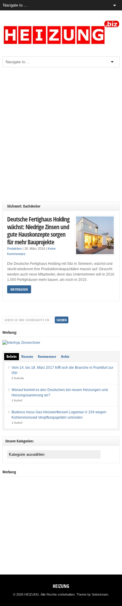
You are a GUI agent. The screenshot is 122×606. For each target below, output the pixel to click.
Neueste (27, 356)
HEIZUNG (61, 586)
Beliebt (12, 356)
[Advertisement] (61, 134)
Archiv (65, 356)
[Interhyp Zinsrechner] (21, 343)
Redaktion (14, 248)
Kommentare (47, 356)
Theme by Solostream (92, 594)
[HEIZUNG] (61, 46)
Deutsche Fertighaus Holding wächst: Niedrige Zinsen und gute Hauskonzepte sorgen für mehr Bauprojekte (38, 230)
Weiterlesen (19, 289)
